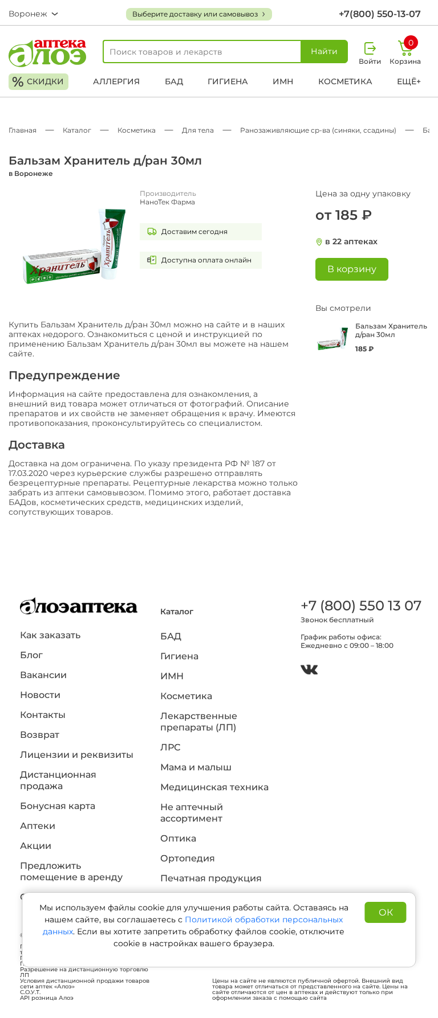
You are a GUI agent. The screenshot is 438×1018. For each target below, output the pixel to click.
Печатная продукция (211, 878)
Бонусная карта (57, 806)
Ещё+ (409, 81)
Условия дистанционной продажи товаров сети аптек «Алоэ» (84, 984)
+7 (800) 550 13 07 (359, 605)
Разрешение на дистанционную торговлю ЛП (84, 972)
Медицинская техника (214, 787)
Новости (40, 694)
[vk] (309, 671)
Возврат (39, 734)
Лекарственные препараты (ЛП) (198, 722)
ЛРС (170, 747)
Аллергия (116, 81)
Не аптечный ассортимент (191, 813)
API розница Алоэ (47, 998)
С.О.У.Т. (30, 992)
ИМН (283, 81)
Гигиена (228, 81)
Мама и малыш (196, 767)
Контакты (43, 714)
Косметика (345, 81)
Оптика (178, 838)
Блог (31, 655)
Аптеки (37, 825)
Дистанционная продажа (58, 780)
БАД (174, 81)
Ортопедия (187, 858)
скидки (38, 81)
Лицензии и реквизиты (76, 754)
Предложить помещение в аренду (71, 871)
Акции (35, 845)
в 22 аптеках (351, 242)
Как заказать (50, 635)
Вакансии (43, 675)
